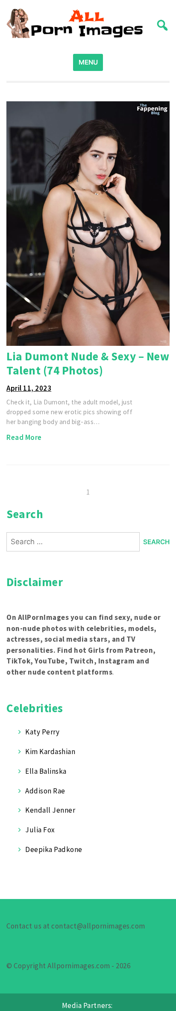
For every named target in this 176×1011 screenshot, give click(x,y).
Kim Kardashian (50, 751)
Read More (24, 437)
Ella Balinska (46, 771)
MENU (88, 62)
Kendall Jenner (50, 810)
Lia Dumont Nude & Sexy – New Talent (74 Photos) (87, 363)
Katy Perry (42, 732)
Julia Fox (40, 829)
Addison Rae (45, 791)
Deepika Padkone (53, 849)
